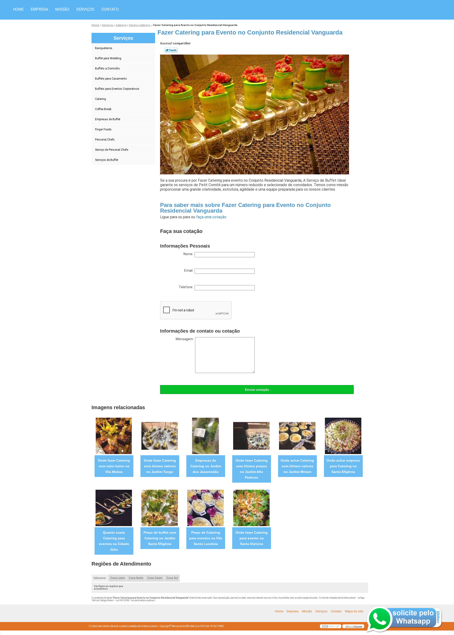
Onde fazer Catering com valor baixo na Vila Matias (114, 466)
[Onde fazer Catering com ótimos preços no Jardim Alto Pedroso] (251, 435)
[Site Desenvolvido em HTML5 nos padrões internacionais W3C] (330, 626)
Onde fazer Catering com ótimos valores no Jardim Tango (160, 466)
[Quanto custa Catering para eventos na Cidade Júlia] (114, 508)
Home (18, 9)
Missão (62, 9)
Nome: (189, 254)
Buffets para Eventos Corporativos (117, 88)
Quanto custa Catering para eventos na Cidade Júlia (114, 541)
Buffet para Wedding (108, 58)
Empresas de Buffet (107, 119)
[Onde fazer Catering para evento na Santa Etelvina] (251, 508)
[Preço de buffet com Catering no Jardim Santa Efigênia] (159, 508)
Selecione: (99, 578)
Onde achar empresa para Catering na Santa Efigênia (343, 466)
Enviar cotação (257, 389)
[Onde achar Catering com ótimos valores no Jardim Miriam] (297, 435)
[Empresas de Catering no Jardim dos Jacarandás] (205, 435)
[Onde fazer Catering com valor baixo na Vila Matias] (114, 435)
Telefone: (187, 287)
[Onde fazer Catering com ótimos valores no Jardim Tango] (159, 435)
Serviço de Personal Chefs (111, 149)
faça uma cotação (211, 217)
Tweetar (171, 50)
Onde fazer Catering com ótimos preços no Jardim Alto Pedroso (252, 469)
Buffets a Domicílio (107, 68)
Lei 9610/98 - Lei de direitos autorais (135, 600)
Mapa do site (354, 611)
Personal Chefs (105, 139)
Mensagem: (185, 339)
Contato (110, 9)
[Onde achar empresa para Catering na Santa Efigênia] (343, 435)
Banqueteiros (103, 48)
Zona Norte (136, 578)
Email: (189, 270)
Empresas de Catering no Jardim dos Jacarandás (205, 466)
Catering (100, 99)
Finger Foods (103, 129)
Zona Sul (172, 578)
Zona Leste (117, 578)
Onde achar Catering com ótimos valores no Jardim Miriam (297, 466)
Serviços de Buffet (106, 160)
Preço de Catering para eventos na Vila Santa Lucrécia (205, 538)
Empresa (39, 9)
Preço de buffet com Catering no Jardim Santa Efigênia (160, 538)
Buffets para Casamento (111, 78)
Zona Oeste (154, 578)
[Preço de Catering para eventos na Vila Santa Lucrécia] (205, 508)
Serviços (85, 9)
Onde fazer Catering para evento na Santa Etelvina (252, 538)
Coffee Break (103, 109)
